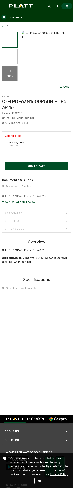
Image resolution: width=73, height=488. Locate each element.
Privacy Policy (59, 474)
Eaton (6, 96)
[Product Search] (49, 6)
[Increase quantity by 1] (64, 156)
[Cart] (66, 6)
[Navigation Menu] (5, 6)
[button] (10, 40)
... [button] (3, 25)
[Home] (21, 6)
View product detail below (18, 202)
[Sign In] (57, 6)
